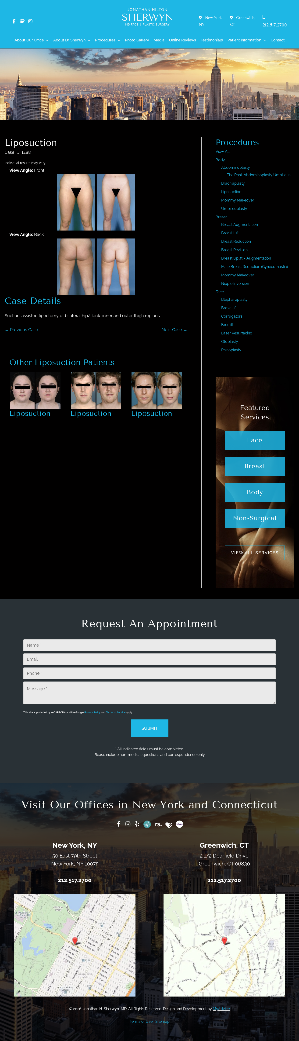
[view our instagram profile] (30, 21)
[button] (46, 40)
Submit (150, 728)
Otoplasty (229, 341)
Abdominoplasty (235, 167)
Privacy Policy (92, 712)
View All (222, 151)
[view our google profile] (22, 21)
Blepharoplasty (234, 299)
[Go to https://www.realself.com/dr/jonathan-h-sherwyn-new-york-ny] (158, 824)
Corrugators (231, 316)
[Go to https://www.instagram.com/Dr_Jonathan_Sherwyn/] (128, 824)
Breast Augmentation (239, 224)
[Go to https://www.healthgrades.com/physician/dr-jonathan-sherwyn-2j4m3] (168, 825)
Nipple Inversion (235, 283)
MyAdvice (221, 1009)
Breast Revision (234, 250)
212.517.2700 (75, 880)
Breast (221, 217)
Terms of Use (141, 1021)
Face (220, 292)
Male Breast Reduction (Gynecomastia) (254, 266)
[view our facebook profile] (14, 21)
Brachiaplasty (233, 183)
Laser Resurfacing (236, 333)
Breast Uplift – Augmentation (246, 258)
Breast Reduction (236, 241)
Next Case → (174, 329)
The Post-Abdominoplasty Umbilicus (259, 175)
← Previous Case (21, 329)
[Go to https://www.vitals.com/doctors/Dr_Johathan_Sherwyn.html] (179, 824)
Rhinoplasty (231, 350)
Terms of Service (115, 712)
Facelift (227, 325)
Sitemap (162, 1021)
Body (220, 160)
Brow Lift (229, 308)
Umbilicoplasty (234, 208)
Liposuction (31, 142)
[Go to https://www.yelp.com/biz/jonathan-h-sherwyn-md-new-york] (137, 824)
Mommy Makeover (237, 200)
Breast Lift (229, 233)
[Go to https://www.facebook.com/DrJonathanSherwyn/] (119, 824)
